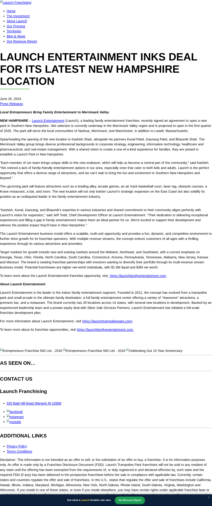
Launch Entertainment (48, 120)
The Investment (18, 16)
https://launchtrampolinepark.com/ (107, 321)
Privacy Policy (17, 446)
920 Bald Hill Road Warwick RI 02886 (34, 403)
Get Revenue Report (22, 41)
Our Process (16, 26)
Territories (14, 31)
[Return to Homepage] (15, 2)
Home (11, 11)
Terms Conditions (19, 451)
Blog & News (16, 36)
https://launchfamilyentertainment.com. (105, 329)
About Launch (17, 21)
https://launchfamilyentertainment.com (138, 276)
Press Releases (11, 104)
